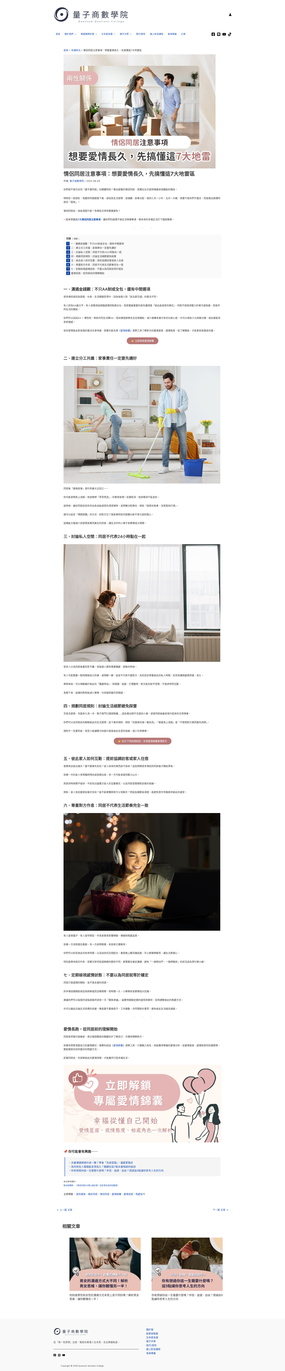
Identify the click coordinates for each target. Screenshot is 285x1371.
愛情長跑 (128, 1194)
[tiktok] (230, 34)
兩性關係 (81, 1194)
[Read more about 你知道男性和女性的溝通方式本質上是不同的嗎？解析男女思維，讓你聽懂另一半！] (105, 1264)
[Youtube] (224, 34)
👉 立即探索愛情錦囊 (142, 340)
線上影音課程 (156, 34)
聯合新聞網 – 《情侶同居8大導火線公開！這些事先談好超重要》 (91, 1185)
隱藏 (76, 239)
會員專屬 (172, 34)
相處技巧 (140, 1194)
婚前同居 (93, 1194)
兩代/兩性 (140, 34)
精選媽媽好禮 (87, 34)
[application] (74, 34)
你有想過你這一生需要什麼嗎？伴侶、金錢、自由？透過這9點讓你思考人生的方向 (117, 1170)
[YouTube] (63, 1355)
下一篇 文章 (220, 1210)
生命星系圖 (107, 34)
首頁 (58, 34)
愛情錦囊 (125, 330)
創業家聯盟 (152, 1333)
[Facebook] (213, 34)
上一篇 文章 (64, 1210)
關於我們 (69, 34)
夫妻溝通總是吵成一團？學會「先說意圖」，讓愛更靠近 (102, 1162)
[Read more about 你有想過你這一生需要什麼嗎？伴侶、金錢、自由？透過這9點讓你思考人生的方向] (187, 1264)
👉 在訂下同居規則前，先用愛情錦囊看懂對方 (142, 741)
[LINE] (219, 34)
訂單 (183, 34)
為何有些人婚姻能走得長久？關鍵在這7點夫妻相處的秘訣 (103, 1166)
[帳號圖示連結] (230, 14)
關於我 (149, 1329)
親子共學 (124, 34)
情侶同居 (104, 1194)
